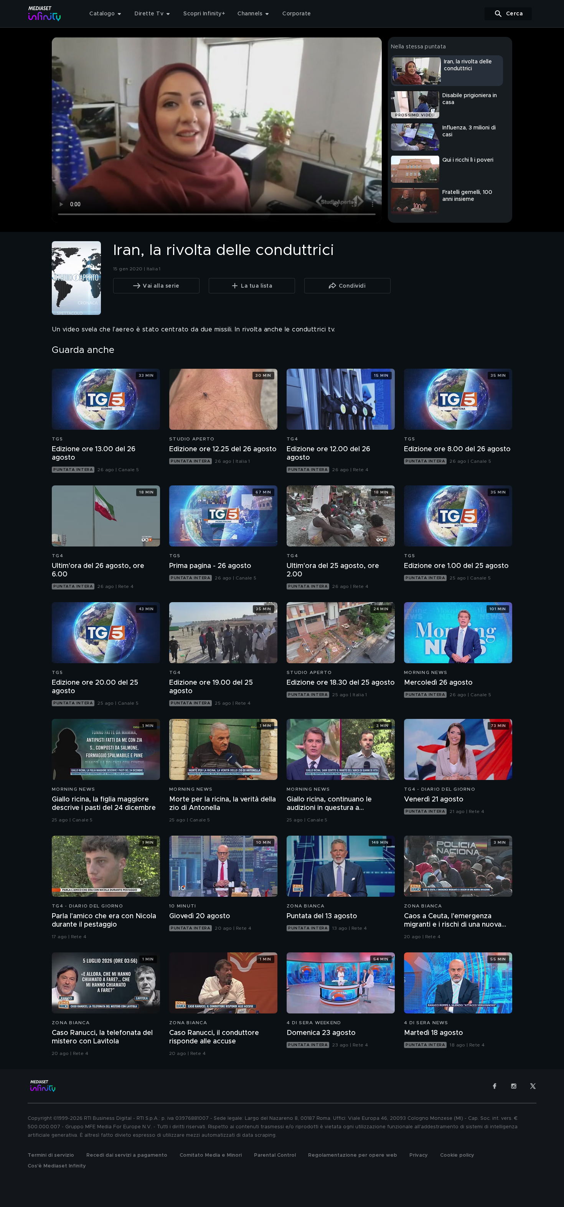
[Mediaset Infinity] (45, 14)
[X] (532, 1086)
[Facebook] (494, 1086)
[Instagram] (513, 1086)
